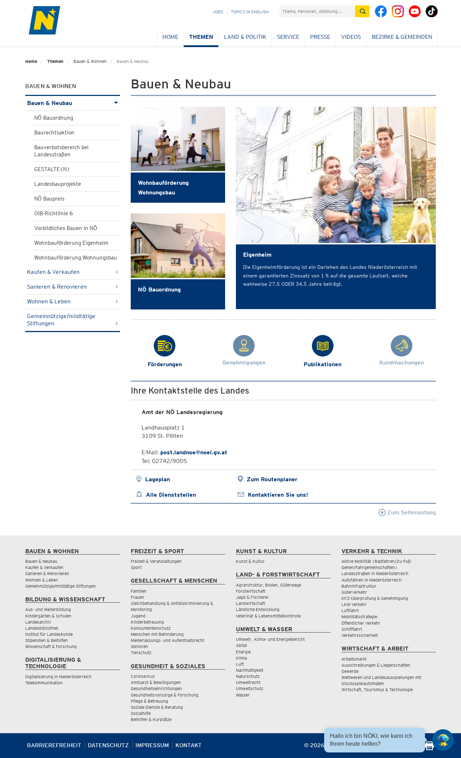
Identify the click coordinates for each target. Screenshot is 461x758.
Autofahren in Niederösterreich (371, 580)
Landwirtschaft (250, 603)
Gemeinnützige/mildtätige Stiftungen (61, 320)
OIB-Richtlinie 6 (53, 213)
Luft (240, 664)
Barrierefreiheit (54, 745)
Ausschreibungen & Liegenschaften (375, 665)
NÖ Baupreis (49, 199)
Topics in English (250, 11)
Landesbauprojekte (57, 184)
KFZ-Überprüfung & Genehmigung (374, 598)
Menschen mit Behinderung (157, 634)
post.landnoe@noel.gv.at (193, 452)
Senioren (139, 646)
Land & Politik (245, 36)
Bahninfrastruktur (358, 586)
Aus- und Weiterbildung (48, 609)
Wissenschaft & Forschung (51, 646)
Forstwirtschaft (250, 591)
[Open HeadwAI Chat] (443, 740)
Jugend (138, 616)
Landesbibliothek (41, 628)
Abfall (241, 645)
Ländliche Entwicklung (257, 609)
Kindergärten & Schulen (48, 616)
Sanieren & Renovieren (57, 286)
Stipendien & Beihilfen (46, 640)
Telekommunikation (44, 682)
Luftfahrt (350, 610)
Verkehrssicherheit (359, 635)
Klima (241, 658)
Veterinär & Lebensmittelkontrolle (268, 616)
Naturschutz (248, 676)
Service (288, 36)
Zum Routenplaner (272, 479)
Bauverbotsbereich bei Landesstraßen (61, 151)
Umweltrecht (248, 682)
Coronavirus (143, 676)
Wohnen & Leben (49, 301)
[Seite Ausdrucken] (429, 748)
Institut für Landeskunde (49, 634)
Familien (139, 591)
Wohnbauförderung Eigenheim (71, 243)
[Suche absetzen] (362, 11)
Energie (243, 651)
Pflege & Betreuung (149, 701)
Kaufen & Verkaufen (53, 271)
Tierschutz (141, 652)
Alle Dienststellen (171, 494)
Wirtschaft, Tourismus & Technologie (377, 689)
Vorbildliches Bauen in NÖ (65, 228)
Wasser (243, 695)
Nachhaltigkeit (249, 670)
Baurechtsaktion (54, 132)
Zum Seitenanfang (411, 512)
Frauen (137, 597)
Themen (201, 36)
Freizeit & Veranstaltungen (156, 561)
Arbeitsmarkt (354, 659)
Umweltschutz (249, 688)
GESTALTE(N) (52, 169)
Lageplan (157, 479)
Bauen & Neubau (49, 103)
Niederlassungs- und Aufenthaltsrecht (167, 640)
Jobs (217, 11)
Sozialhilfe (141, 713)
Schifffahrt (351, 629)
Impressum (152, 745)
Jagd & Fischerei (252, 597)
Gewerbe (349, 671)
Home (170, 36)
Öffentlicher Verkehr (360, 623)
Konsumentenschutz (151, 628)
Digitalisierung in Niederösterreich (58, 676)
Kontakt (188, 745)
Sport (136, 567)
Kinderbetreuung (147, 622)
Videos (351, 36)
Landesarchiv (38, 622)
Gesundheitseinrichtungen (156, 688)
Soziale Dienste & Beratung (157, 707)
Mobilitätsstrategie (359, 616)
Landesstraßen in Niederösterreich (374, 573)
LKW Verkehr (354, 604)
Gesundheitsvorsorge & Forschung (164, 695)
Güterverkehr (354, 592)
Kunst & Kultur (250, 561)
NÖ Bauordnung (53, 118)
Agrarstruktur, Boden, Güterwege (268, 585)
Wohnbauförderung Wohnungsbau (75, 257)
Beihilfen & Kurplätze (151, 719)
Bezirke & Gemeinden (402, 36)
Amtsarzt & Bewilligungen (156, 682)
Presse (320, 36)
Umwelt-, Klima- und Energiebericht (270, 639)
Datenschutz (108, 745)
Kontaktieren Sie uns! (278, 494)
